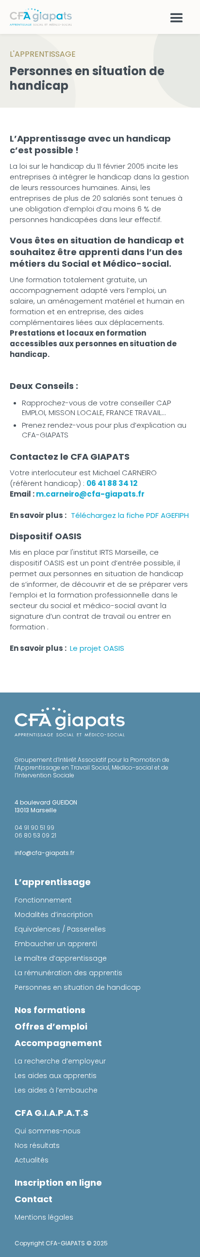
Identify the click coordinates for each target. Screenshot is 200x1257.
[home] (42, 17)
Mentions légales (44, 1217)
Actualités (32, 1160)
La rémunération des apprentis (68, 973)
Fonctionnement (43, 900)
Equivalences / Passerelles (60, 929)
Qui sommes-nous (48, 1131)
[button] (176, 17)
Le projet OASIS (96, 648)
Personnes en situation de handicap (78, 987)
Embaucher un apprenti (56, 944)
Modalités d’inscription (54, 914)
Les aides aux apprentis (56, 1075)
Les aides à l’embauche (56, 1090)
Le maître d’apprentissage (61, 958)
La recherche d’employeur (60, 1061)
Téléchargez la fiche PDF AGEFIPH (131, 515)
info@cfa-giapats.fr (44, 853)
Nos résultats (37, 1145)
